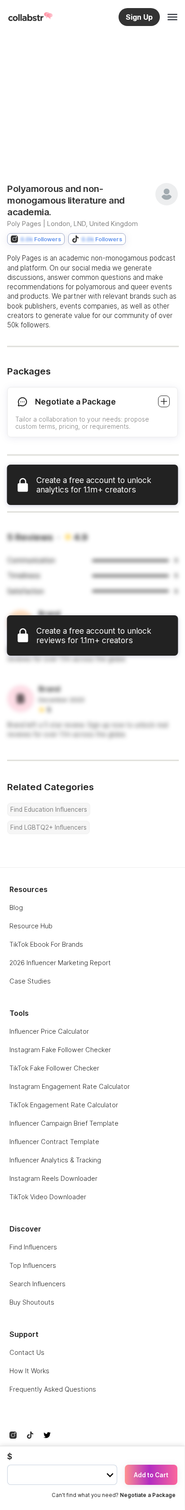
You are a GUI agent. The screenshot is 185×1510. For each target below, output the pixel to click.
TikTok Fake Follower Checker (54, 1068)
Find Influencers (33, 1247)
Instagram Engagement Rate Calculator (69, 1086)
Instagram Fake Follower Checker (60, 1049)
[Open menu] (172, 17)
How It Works (29, 1371)
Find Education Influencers (48, 809)
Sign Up (139, 17)
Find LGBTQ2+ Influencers (48, 827)
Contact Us (26, 1352)
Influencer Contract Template (54, 1141)
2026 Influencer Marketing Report (60, 962)
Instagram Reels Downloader (53, 1178)
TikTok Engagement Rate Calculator (63, 1105)
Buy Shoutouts (31, 1302)
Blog (16, 907)
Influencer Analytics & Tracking (55, 1160)
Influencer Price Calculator (49, 1031)
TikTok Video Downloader (47, 1197)
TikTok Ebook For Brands (46, 944)
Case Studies (30, 981)
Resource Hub (31, 926)
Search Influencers (37, 1284)
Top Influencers (32, 1265)
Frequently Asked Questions (52, 1389)
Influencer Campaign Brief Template (64, 1123)
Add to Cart (151, 1475)
